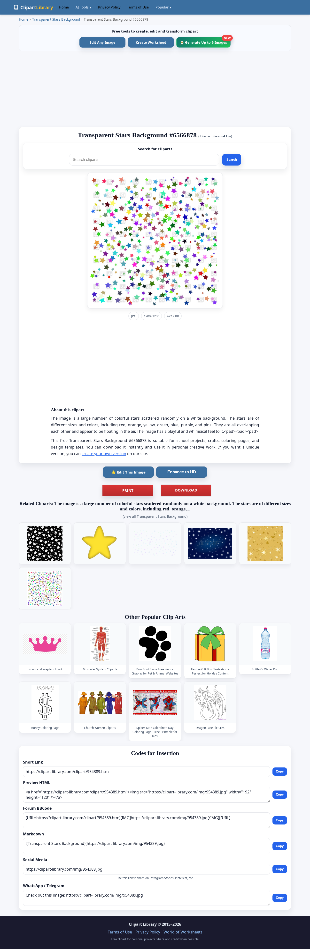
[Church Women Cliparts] (100, 702)
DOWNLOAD (186, 490)
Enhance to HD (181, 472)
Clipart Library (143, 924)
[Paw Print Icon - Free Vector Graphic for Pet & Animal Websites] (155, 644)
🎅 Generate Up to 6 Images (205, 41)
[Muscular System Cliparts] (100, 644)
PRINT (127, 490)
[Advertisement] (155, 89)
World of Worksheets (182, 932)
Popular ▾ (163, 7)
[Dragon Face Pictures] (210, 702)
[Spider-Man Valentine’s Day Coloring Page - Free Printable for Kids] (155, 702)
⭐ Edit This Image (128, 472)
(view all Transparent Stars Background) (155, 516)
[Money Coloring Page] (45, 702)
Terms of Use (138, 7)
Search (231, 159)
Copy (280, 771)
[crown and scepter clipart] (45, 644)
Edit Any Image (102, 42)
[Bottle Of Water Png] (265, 644)
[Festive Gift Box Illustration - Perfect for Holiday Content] (210, 644)
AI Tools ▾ (83, 7)
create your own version (104, 453)
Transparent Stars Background (56, 19)
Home (64, 7)
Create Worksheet (151, 42)
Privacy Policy (109, 7)
